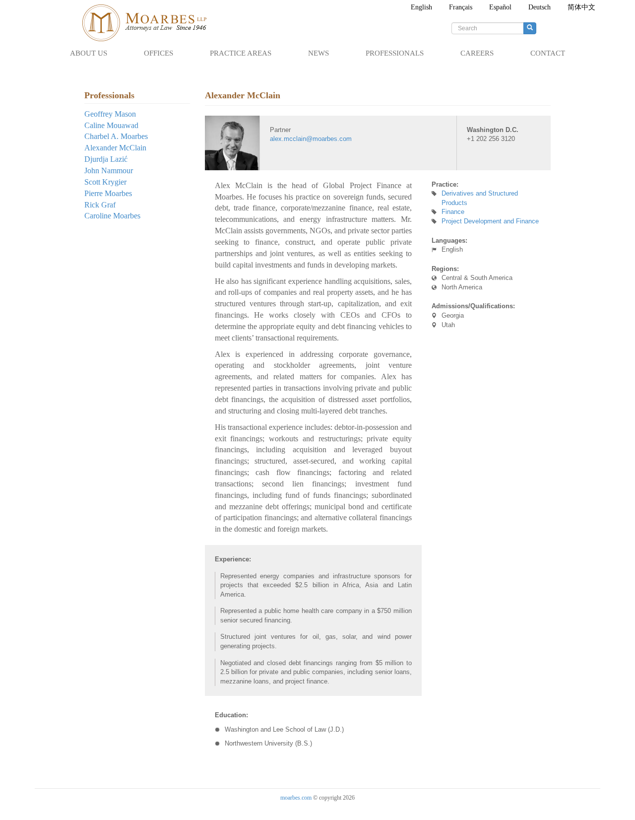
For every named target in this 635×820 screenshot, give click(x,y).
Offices (158, 53)
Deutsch (539, 7)
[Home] (149, 23)
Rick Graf (100, 205)
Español (500, 7)
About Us (88, 53)
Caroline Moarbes (112, 215)
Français (460, 7)
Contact (547, 53)
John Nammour (108, 170)
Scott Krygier (105, 182)
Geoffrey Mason (110, 114)
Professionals (395, 53)
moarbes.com (296, 797)
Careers (477, 53)
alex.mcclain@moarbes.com (311, 138)
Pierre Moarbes (108, 193)
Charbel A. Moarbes (116, 136)
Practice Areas (240, 53)
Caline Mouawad (111, 125)
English (421, 7)
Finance (453, 211)
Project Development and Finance (490, 221)
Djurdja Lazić (105, 159)
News (318, 53)
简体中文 (581, 7)
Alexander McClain (115, 147)
